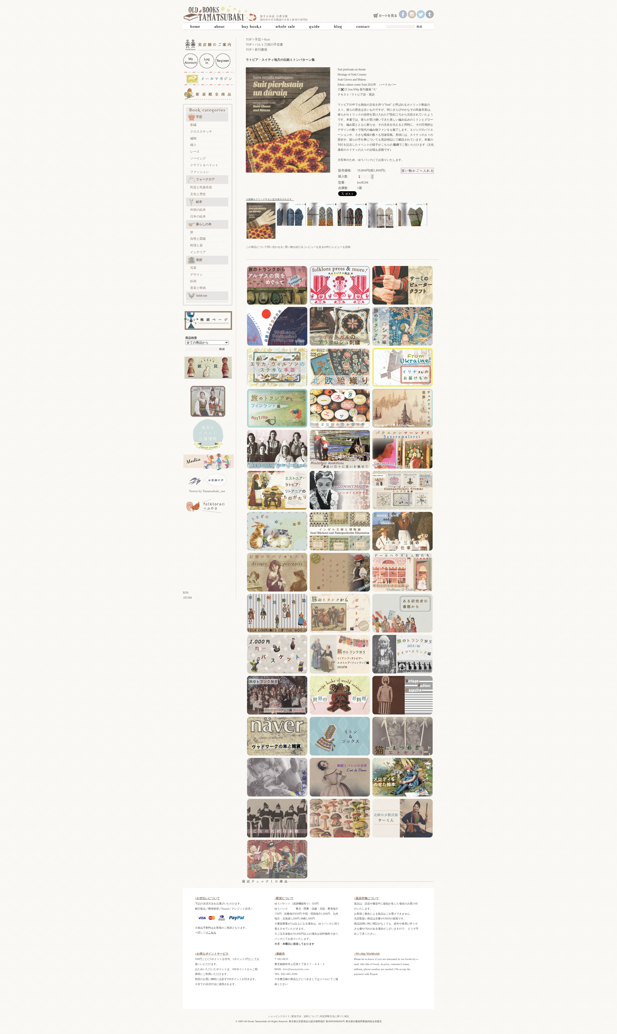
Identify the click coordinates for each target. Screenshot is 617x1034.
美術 (199, 260)
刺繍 (193, 125)
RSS (185, 592)
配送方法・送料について (305, 1016)
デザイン (196, 274)
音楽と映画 (198, 288)
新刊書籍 (261, 49)
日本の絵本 (198, 216)
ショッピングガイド (279, 1016)
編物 (193, 138)
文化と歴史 (198, 194)
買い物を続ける (294, 246)
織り (193, 145)
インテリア (198, 252)
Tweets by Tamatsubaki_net (207, 491)
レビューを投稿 (341, 246)
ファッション (199, 172)
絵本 (199, 202)
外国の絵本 (198, 209)
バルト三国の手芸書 (269, 44)
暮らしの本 (204, 224)
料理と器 (196, 245)
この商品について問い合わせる (264, 246)
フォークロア (205, 179)
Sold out (201, 295)
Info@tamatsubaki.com (296, 969)
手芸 (199, 117)
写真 (193, 268)
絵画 (193, 281)
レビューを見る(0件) (317, 246)
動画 (396, 144)
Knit (267, 39)
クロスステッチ (201, 131)
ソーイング (198, 158)
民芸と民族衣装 (201, 187)
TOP (249, 39)
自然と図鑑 (198, 238)
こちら (212, 932)
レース (195, 151)
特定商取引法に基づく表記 (334, 1016)
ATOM (187, 597)
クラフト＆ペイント (204, 165)
